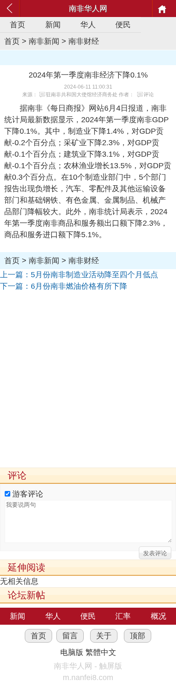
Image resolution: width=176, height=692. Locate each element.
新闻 (53, 24)
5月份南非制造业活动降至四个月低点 (94, 274)
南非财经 (83, 41)
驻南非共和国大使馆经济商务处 (81, 95)
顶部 (137, 636)
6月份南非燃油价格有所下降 (79, 286)
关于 (103, 636)
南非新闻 (44, 41)
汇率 (123, 616)
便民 (123, 24)
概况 (158, 616)
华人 (88, 24)
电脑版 (71, 652)
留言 (70, 636)
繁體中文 (100, 652)
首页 (17, 24)
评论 (149, 95)
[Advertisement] (88, 380)
